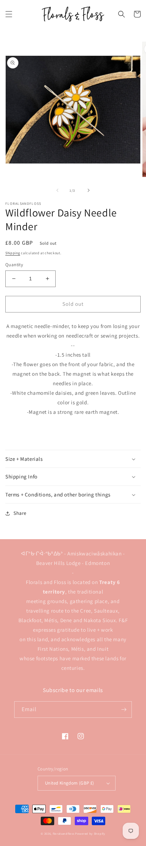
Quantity (14, 265)
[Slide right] (88, 190)
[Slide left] (57, 190)
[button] (9, 14)
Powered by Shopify (90, 833)
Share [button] (20, 513)
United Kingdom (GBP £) (69, 783)
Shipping (12, 253)
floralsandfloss (63, 833)
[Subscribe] (123, 709)
